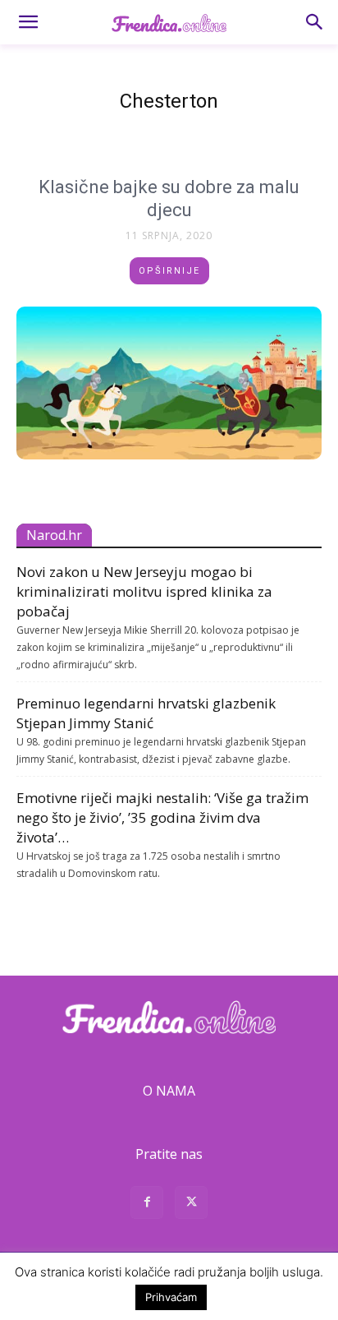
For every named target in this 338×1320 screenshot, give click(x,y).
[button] (28, 22)
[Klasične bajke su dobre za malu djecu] (169, 383)
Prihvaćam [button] (171, 1297)
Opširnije (169, 270)
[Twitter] (191, 1204)
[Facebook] (146, 1204)
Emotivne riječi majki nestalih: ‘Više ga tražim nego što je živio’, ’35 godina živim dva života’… (162, 817)
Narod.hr (54, 535)
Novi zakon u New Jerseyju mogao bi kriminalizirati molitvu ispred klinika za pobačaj (144, 591)
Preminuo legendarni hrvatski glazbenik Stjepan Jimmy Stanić (146, 713)
